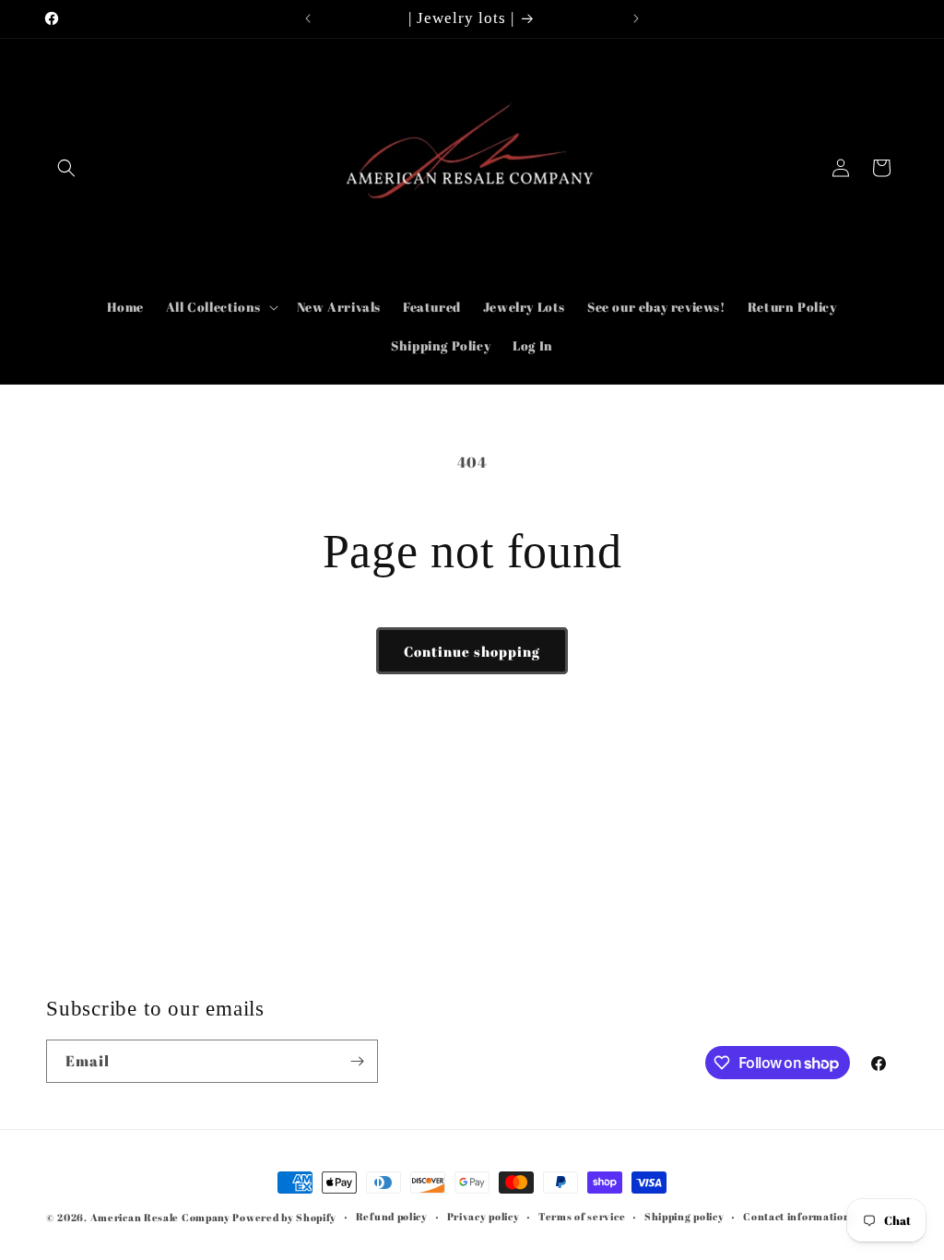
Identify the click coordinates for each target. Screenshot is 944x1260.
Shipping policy (684, 1216)
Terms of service (581, 1216)
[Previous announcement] (308, 18)
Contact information (796, 1216)
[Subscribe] (356, 1061)
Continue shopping (472, 651)
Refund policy (392, 1216)
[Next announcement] (636, 18)
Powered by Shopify (284, 1217)
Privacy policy (483, 1216)
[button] (66, 168)
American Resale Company (160, 1217)
